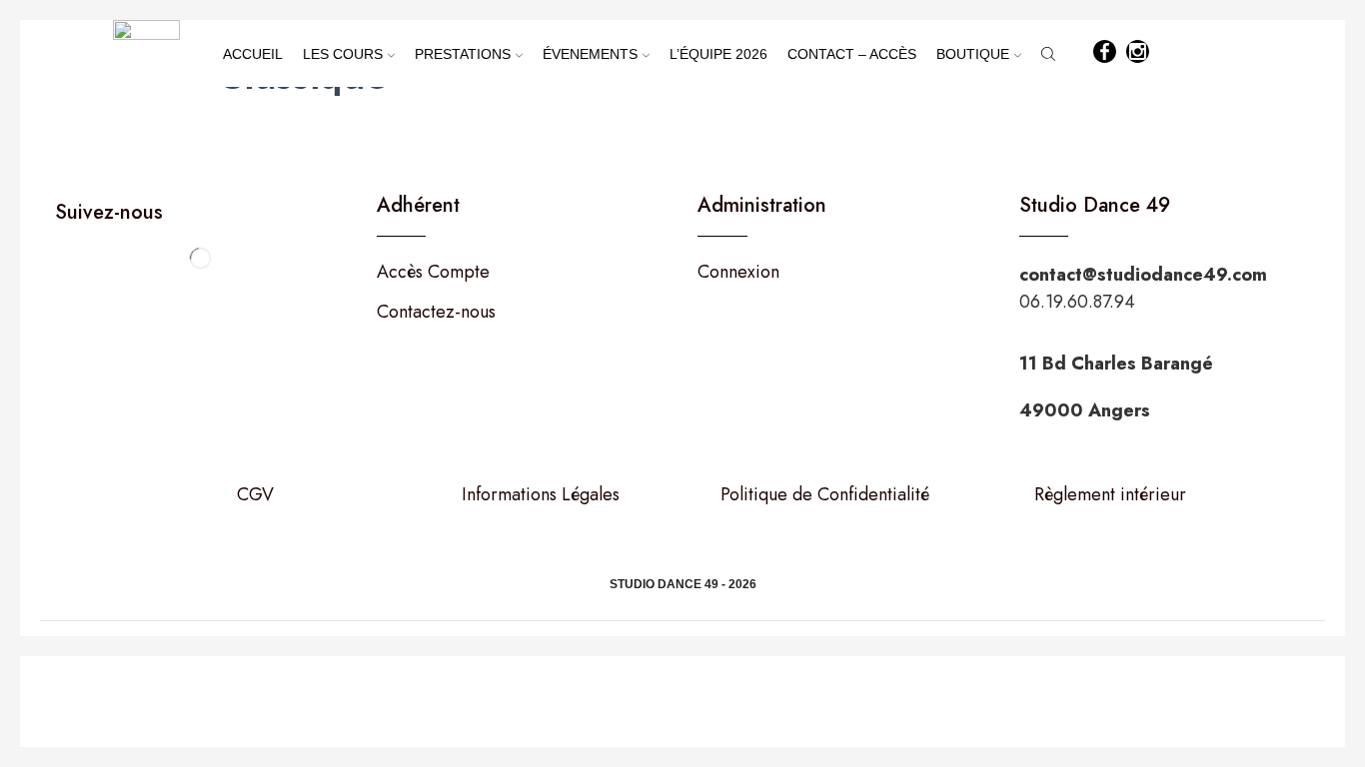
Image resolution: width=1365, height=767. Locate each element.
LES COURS (343, 54)
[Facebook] (1104, 53)
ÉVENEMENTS (590, 54)
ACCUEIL (253, 54)
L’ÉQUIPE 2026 (718, 54)
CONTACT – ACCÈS (851, 54)
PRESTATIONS (463, 54)
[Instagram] (1137, 53)
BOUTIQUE (972, 54)
